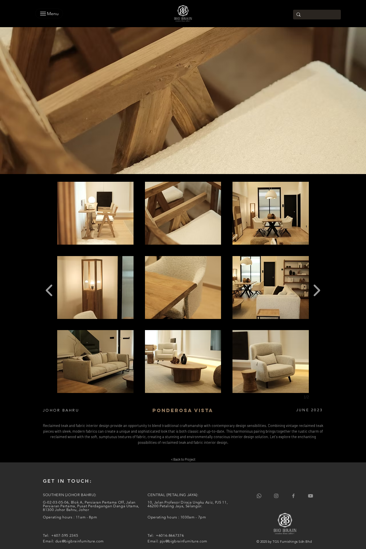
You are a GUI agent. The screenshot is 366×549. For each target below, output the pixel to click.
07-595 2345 (67, 535)
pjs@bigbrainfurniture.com (183, 541)
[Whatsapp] (259, 496)
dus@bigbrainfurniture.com (79, 541)
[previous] (49, 289)
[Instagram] (276, 496)
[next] (316, 289)
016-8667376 (172, 535)
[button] (95, 213)
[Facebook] (293, 496)
